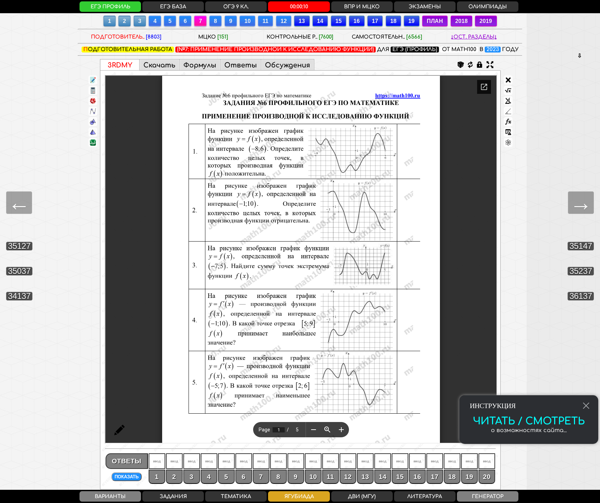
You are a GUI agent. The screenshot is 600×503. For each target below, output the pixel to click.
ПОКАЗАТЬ (127, 476)
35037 (19, 271)
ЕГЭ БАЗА (173, 6)
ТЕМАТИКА (236, 496)
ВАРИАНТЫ (110, 496)
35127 (19, 246)
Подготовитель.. (126, 37)
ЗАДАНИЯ (173, 496)
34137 (19, 296)
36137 (580, 296)
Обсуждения (287, 65)
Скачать (159, 65)
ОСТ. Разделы (473, 37)
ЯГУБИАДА (299, 496)
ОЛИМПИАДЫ (487, 6)
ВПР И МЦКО (362, 6)
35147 (580, 246)
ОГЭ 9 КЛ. (236, 6)
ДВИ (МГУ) (362, 496)
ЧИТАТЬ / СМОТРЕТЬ (529, 421)
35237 (580, 271)
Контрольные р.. (300, 37)
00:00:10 (299, 6)
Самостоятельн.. (387, 37)
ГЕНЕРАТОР (487, 496)
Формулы (199, 65)
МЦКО (213, 37)
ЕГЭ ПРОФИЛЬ (110, 6)
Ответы (240, 65)
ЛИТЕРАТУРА (424, 496)
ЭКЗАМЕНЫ (425, 6)
